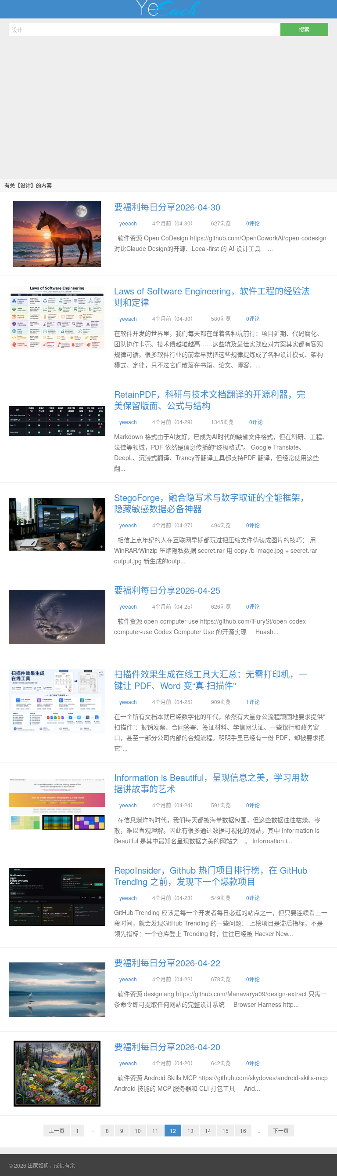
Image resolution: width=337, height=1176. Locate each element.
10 (138, 1130)
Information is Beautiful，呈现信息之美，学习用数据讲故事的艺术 (211, 783)
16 (243, 1130)
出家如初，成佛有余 (168, 9)
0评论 (253, 223)
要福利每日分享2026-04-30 (167, 206)
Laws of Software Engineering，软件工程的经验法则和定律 (212, 296)
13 (190, 1130)
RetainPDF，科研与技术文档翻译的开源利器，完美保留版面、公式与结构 (209, 400)
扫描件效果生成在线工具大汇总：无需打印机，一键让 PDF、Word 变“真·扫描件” (210, 680)
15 (225, 1130)
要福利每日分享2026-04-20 (167, 1046)
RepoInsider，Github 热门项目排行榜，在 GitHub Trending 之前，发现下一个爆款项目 (210, 876)
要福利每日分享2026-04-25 (167, 590)
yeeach (128, 223)
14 (208, 1130)
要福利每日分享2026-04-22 (167, 962)
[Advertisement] (168, 106)
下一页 (281, 1130)
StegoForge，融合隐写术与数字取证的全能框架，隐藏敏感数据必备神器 (211, 503)
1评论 (253, 701)
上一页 (57, 1130)
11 (155, 1130)
